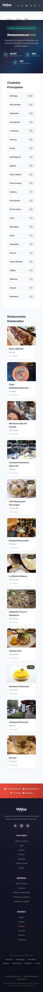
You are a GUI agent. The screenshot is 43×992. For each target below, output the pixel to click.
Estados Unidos (22, 863)
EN (22, 6)
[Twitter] (27, 825)
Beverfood (6, 963)
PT (40, 6)
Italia (21, 845)
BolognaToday (17, 963)
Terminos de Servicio (21, 897)
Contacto (21, 888)
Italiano (21, 917)
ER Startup (28, 963)
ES (27, 6)
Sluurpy (21, 868)
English (21, 922)
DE (35, 6)
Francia (21, 850)
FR (31, 6)
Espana (21, 854)
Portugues (22, 940)
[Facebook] (15, 825)
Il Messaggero (20, 959)
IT (18, 6)
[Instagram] (21, 825)
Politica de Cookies (21, 901)
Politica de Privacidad (21, 892)
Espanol (21, 926)
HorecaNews (32, 959)
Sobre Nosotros (21, 884)
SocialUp (37, 963)
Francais (21, 931)
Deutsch (21, 935)
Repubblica (8, 959)
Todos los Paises (21, 841)
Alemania (21, 859)
